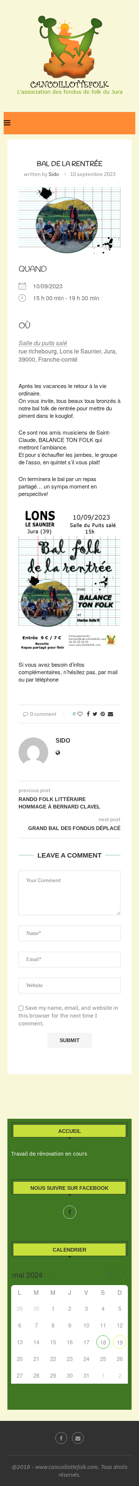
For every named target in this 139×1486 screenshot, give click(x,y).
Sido (54, 174)
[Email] (78, 1438)
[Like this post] (80, 714)
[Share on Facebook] (88, 714)
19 (120, 1342)
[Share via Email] (110, 714)
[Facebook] (69, 1212)
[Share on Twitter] (95, 714)
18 (103, 1342)
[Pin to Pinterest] (102, 714)
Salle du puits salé (43, 343)
